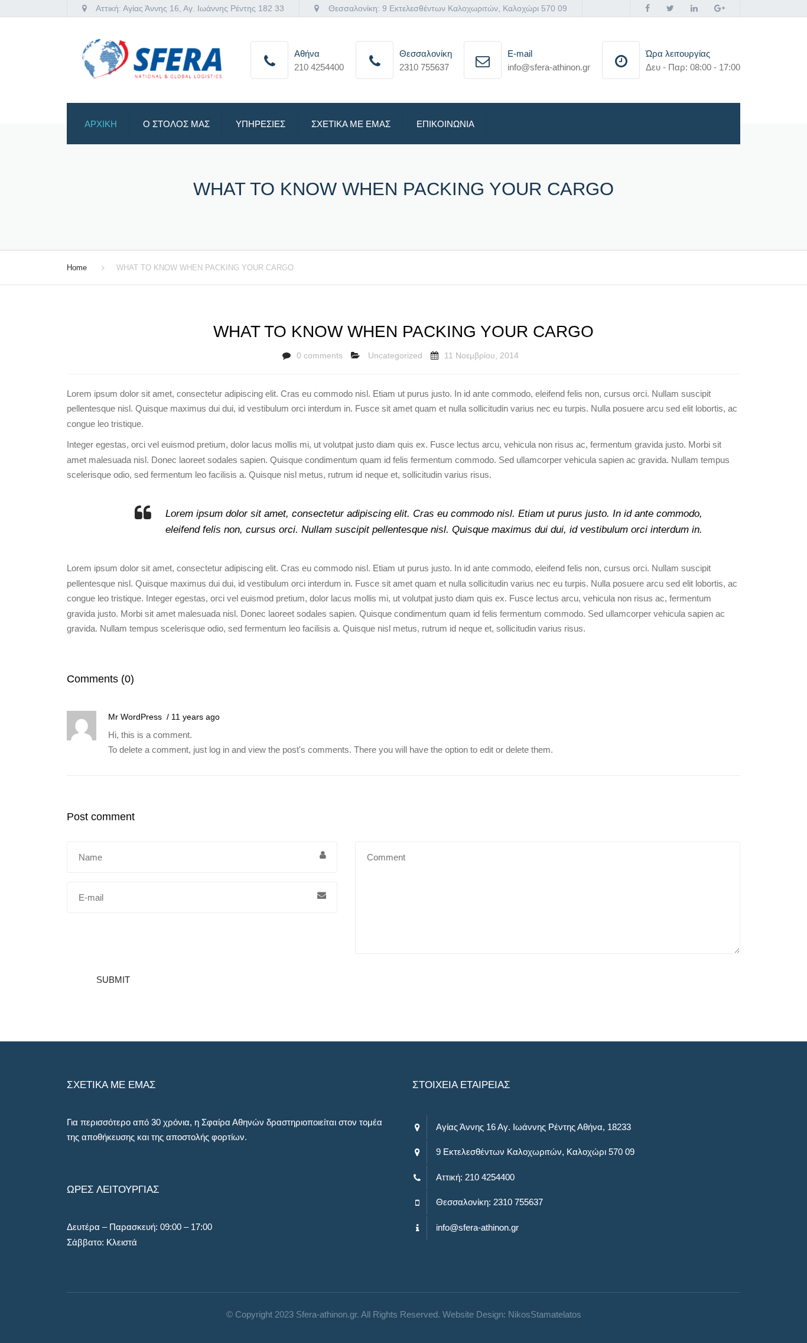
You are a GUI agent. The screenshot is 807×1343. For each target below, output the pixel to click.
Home (77, 267)
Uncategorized (395, 355)
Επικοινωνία (445, 124)
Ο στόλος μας (176, 124)
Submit (113, 980)
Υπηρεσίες (260, 124)
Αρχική (100, 124)
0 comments (320, 355)
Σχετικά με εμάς (351, 124)
